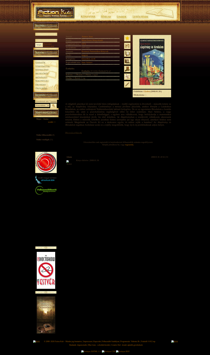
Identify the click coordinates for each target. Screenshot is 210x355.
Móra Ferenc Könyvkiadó (92, 40)
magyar (85, 55)
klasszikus (86, 59)
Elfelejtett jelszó (49, 46)
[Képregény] (46, 70)
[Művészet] (46, 77)
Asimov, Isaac (87, 36)
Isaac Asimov (87, 62)
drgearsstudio (82, 345)
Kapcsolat (97, 341)
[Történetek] (46, 66)
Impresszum (87, 341)
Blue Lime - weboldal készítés (99, 345)
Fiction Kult (59, 341)
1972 (84, 44)
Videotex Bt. (135, 341)
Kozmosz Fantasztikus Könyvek (95, 51)
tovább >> (52, 122)
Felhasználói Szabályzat (110, 341)
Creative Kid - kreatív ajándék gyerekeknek (127, 345)
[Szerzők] (46, 62)
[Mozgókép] (46, 73)
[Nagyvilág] (46, 81)
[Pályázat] (46, 85)
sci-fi (93, 59)
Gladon (147, 91)
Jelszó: (38, 37)
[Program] (46, 88)
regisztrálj (129, 144)
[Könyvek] (46, 58)
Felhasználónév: (42, 31)
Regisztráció (48, 44)
